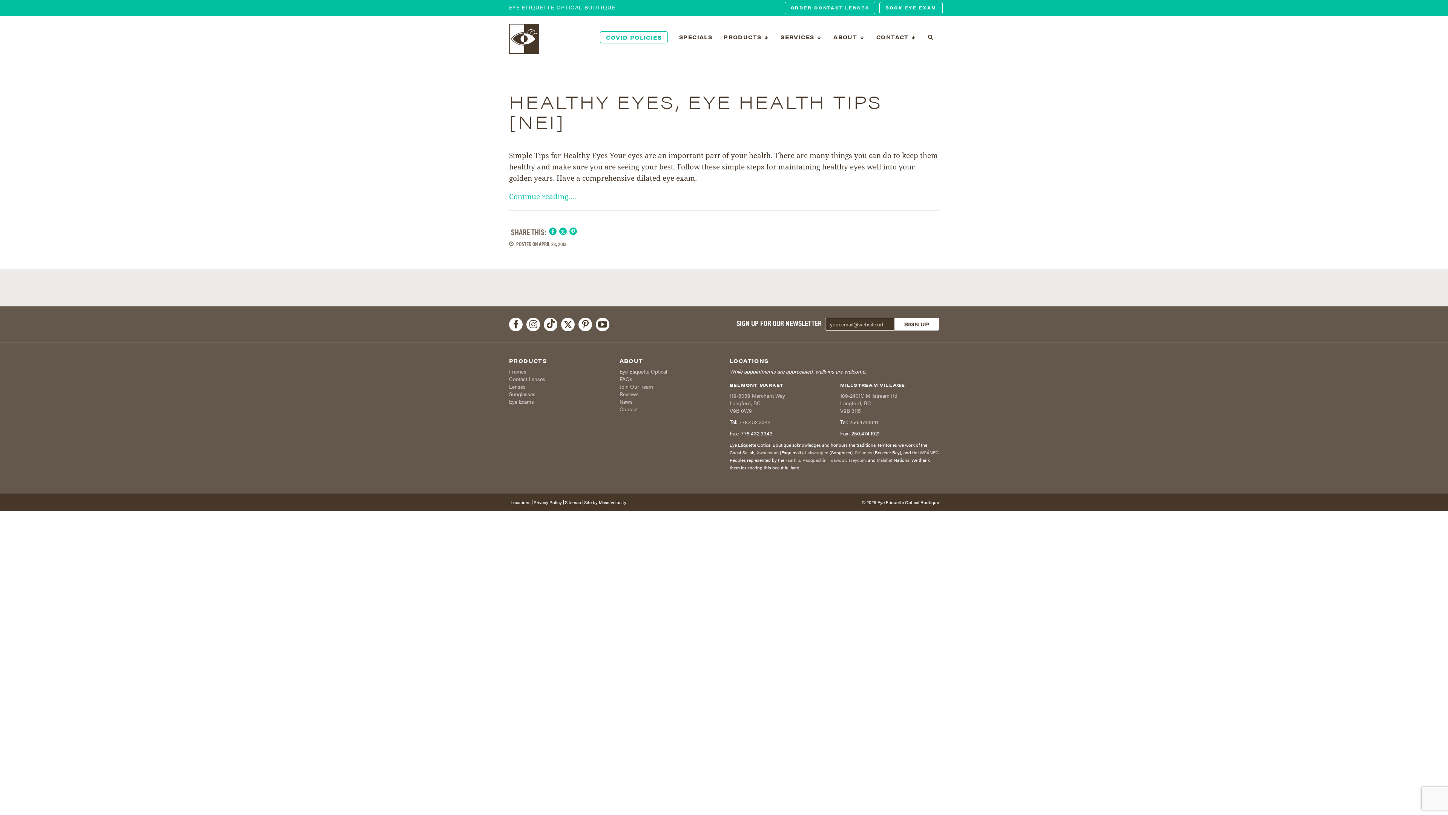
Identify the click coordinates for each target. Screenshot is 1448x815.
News (626, 401)
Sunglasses (522, 394)
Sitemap (573, 502)
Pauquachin (814, 460)
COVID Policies (634, 37)
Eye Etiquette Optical (643, 371)
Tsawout (837, 460)
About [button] (846, 37)
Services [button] (798, 37)
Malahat (885, 460)
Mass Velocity (612, 502)
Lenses (517, 386)
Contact (629, 409)
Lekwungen (816, 452)
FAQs (626, 379)
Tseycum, (857, 460)
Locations (521, 502)
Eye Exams (521, 401)
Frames (517, 371)
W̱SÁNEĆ (929, 452)
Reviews (629, 394)
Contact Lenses (527, 379)
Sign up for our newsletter (779, 323)
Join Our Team (636, 386)
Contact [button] (893, 37)
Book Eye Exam (911, 8)
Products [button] (744, 37)
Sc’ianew (863, 452)
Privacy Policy (548, 502)
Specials (695, 37)
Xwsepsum (768, 452)
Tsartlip (792, 460)
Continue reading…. (542, 196)
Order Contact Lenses (830, 8)
